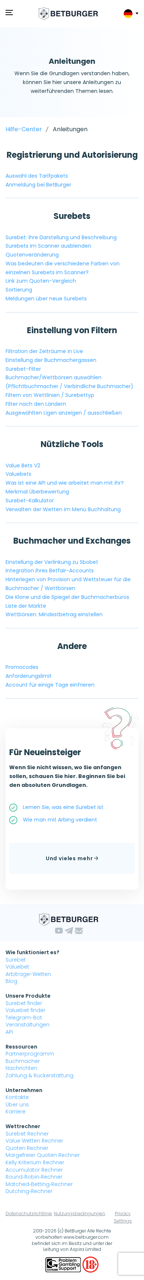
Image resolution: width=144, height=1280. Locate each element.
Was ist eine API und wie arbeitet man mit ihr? (65, 482)
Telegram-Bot (24, 1017)
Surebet (16, 959)
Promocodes (22, 667)
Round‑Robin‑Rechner (34, 1176)
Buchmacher (23, 1061)
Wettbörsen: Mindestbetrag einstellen (54, 614)
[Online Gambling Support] (63, 1264)
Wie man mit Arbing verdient (60, 819)
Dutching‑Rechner (29, 1191)
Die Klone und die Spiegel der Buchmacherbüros (67, 597)
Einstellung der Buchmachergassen (51, 360)
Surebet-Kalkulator (30, 500)
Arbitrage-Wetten (28, 974)
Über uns (17, 1104)
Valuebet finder (25, 1010)
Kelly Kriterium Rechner (35, 1162)
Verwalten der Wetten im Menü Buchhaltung (63, 509)
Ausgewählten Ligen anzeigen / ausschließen (64, 412)
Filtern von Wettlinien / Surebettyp (50, 395)
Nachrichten (21, 1068)
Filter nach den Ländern (36, 404)
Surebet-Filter (23, 369)
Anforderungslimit (29, 676)
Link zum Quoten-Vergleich (41, 281)
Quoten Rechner (27, 1148)
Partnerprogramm (30, 1053)
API (9, 1032)
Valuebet (17, 966)
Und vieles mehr (70, 858)
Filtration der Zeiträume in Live (44, 351)
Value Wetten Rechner (34, 1140)
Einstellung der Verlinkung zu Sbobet (52, 562)
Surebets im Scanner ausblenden (48, 246)
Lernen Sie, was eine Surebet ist (63, 807)
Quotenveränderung (32, 254)
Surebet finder (24, 1003)
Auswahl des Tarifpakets (37, 175)
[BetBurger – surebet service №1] (68, 13)
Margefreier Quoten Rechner (43, 1155)
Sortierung (19, 289)
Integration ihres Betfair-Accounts (50, 570)
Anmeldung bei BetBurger (38, 184)
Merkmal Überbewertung (37, 491)
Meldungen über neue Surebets (46, 298)
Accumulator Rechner (34, 1169)
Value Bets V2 (23, 465)
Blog (11, 981)
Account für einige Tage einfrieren (50, 684)
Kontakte (17, 1097)
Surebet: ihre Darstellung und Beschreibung (61, 237)
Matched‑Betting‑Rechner (39, 1184)
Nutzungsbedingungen (79, 1213)
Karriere (15, 1111)
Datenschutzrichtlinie (29, 1213)
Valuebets (18, 474)
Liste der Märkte (26, 606)
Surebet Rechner (27, 1133)
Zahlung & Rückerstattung (39, 1075)
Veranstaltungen (27, 1024)
